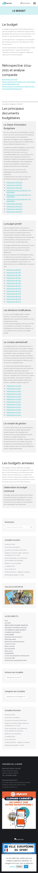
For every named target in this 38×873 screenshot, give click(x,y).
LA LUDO (8, 623)
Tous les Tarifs (10, 644)
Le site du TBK (10, 658)
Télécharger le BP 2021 (13, 280)
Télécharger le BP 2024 (13, 273)
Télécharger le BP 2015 (13, 296)
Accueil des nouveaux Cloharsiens (16, 550)
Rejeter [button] (19, 866)
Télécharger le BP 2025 (13, 270)
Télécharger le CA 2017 (13, 402)
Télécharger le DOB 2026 (14, 182)
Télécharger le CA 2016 (13, 404)
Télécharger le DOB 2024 (14, 188)
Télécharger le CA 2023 (13, 386)
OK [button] (26, 866)
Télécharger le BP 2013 (13, 302)
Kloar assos (9, 651)
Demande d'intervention (13, 637)
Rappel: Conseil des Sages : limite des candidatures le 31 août (17, 554)
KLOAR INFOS (9, 653)
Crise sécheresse (10, 569)
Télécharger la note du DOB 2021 (16, 199)
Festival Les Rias (10, 544)
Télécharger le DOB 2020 (14, 204)
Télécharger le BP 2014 (13, 299)
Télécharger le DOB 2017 (14, 212)
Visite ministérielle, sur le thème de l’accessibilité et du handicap (16, 559)
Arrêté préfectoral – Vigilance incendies (17, 572)
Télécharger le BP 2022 (13, 278)
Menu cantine (10, 646)
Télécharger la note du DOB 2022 (16, 195)
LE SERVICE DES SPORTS (13, 632)
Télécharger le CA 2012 (13, 415)
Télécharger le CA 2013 (13, 412)
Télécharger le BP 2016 (13, 294)
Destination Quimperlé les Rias (16, 660)
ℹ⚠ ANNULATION (10, 566)
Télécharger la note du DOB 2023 (16, 190)
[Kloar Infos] (19, 597)
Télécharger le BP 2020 (13, 283)
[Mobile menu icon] (34, 3)
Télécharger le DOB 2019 (14, 206)
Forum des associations (12, 547)
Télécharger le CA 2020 (13, 394)
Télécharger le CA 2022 (13, 389)
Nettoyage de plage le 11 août (14, 575)
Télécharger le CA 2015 (13, 407)
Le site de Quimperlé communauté (17, 656)
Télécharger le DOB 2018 (14, 209)
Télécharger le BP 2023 (13, 275)
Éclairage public (10, 639)
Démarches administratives (14, 642)
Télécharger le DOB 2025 (14, 185)
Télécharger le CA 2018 (13, 399)
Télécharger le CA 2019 (13, 397)
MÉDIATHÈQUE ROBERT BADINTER (16, 625)
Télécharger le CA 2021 (13, 391)
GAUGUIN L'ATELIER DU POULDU (16, 628)
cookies (12, 866)
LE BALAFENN (9, 635)
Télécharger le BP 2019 (13, 286)
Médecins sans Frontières (13, 563)
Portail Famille (10, 649)
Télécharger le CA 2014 (13, 410)
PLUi (6, 620)
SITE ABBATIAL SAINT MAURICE (15, 630)
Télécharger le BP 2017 (13, 291)
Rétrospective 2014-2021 (10, 79)
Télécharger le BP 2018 (13, 288)
